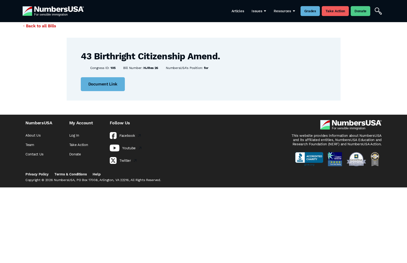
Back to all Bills (41, 26)
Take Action (78, 145)
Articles (238, 11)
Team (29, 145)
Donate (75, 154)
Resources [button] (282, 11)
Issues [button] (257, 11)
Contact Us (34, 154)
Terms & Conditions (70, 174)
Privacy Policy (37, 174)
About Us (33, 135)
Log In (74, 135)
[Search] (378, 11)
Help (96, 174)
